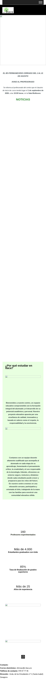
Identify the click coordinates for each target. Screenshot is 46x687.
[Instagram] (23, 657)
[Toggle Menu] (40, 2)
